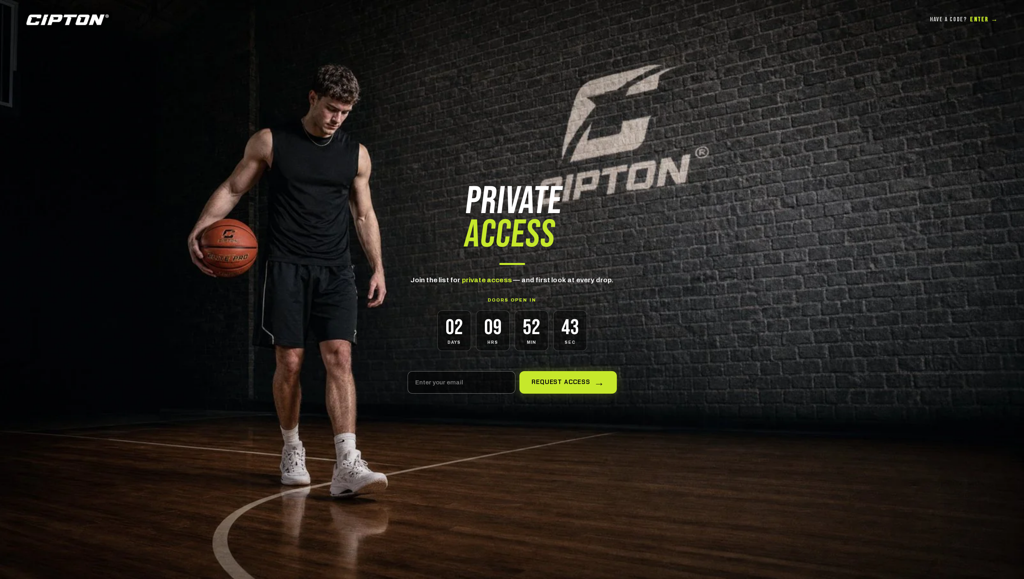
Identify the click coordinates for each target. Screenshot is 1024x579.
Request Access (561, 382)
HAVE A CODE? (964, 19)
